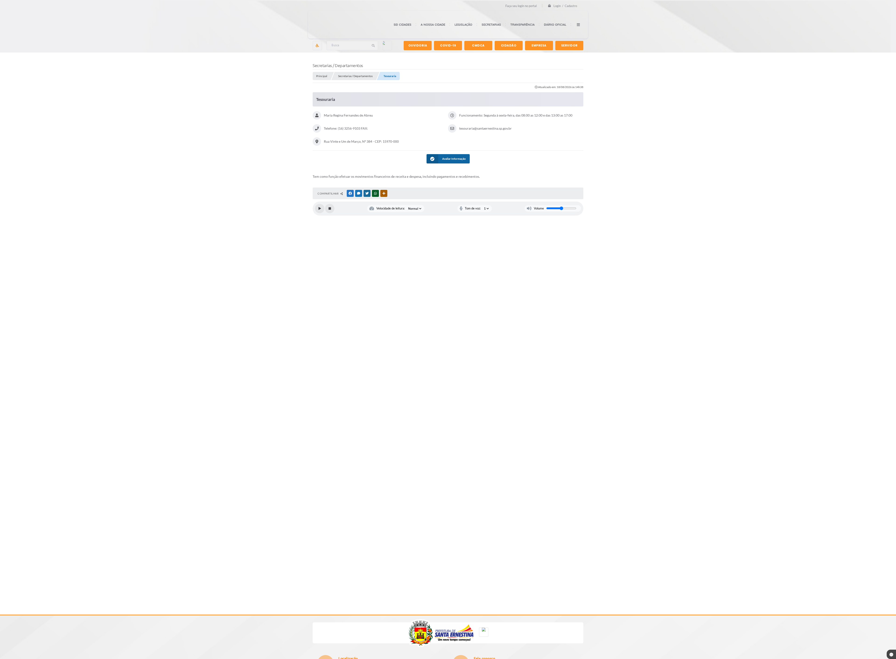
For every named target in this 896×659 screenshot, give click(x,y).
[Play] (319, 208)
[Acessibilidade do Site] (317, 45)
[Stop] (329, 208)
